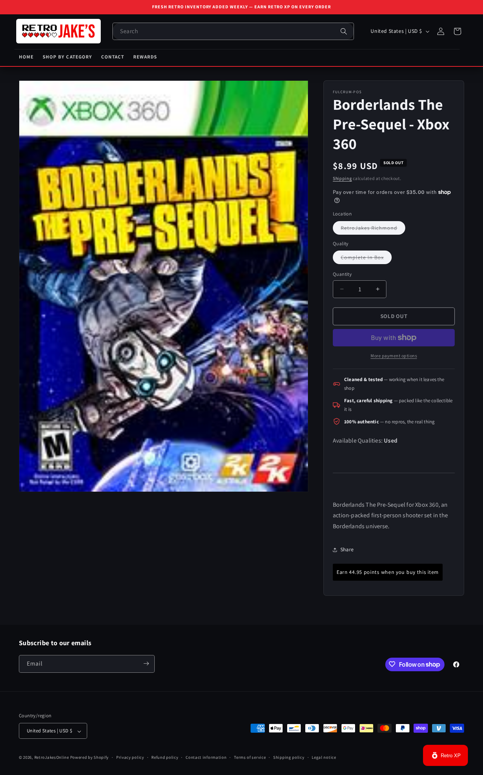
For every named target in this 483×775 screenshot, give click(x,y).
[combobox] (233, 31)
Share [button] (347, 549)
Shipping (342, 178)
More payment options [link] (394, 355)
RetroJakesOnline (51, 757)
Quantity (342, 274)
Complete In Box (366, 259)
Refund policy (164, 757)
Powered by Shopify (89, 757)
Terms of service (250, 757)
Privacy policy (130, 757)
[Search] (343, 31)
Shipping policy (289, 757)
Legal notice (324, 757)
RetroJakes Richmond (373, 229)
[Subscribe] (146, 663)
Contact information (206, 757)
